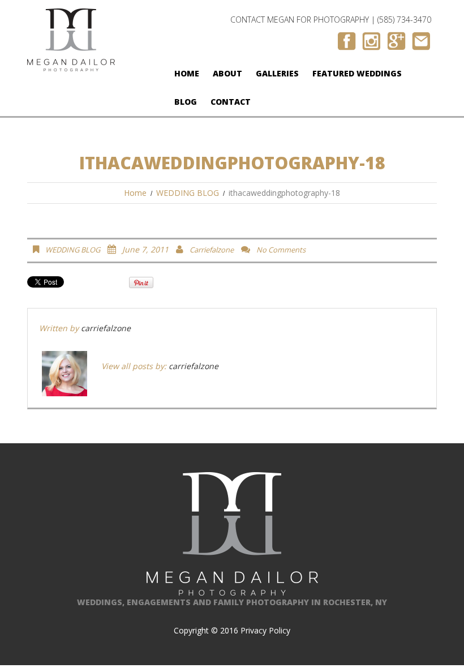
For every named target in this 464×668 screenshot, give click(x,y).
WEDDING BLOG (187, 192)
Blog (185, 101)
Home (186, 73)
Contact (230, 101)
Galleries (277, 73)
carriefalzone (212, 250)
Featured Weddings (357, 73)
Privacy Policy (265, 630)
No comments (281, 250)
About (227, 73)
